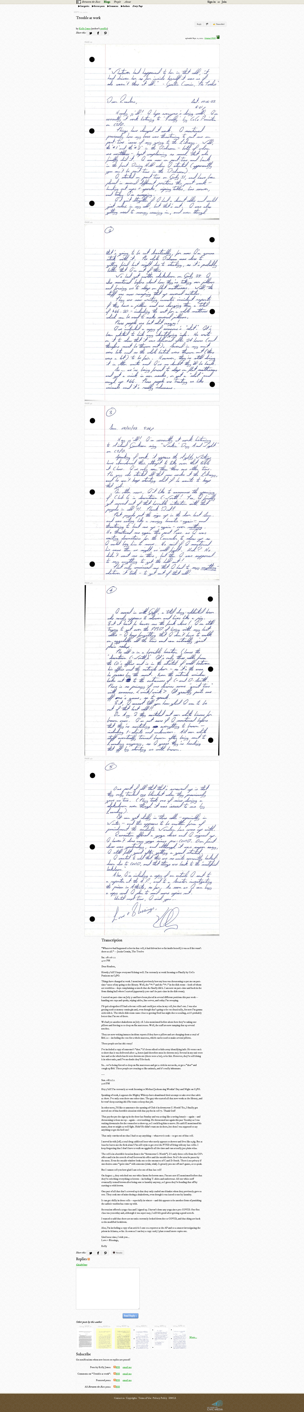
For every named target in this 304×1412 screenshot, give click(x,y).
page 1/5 (88, 42)
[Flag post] (207, 24)
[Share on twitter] (90, 32)
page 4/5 (89, 583)
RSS (118, 1367)
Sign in (211, 2)
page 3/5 (88, 403)
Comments (113, 6)
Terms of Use (144, 1398)
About (127, 2)
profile (103, 28)
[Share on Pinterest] (105, 32)
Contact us (119, 1398)
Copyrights (131, 1398)
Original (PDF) (210, 38)
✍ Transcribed (218, 24)
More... (193, 1337)
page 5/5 (88, 758)
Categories (84, 6)
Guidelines (81, 1265)
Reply (199, 24)
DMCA (172, 1398)
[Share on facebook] (97, 32)
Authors (126, 6)
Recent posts (99, 6)
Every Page (138, 6)
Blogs (107, 2)
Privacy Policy (160, 1398)
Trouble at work (88, 18)
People (117, 2)
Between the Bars (91, 2)
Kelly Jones (85, 28)
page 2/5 (88, 222)
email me (127, 1367)
